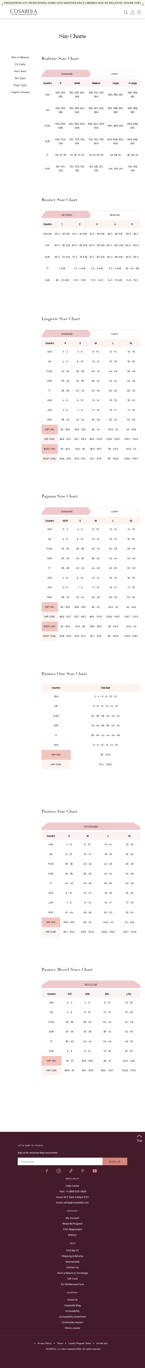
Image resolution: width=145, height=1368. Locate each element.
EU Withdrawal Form (72, 1284)
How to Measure (20, 57)
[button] (139, 1137)
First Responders (72, 1229)
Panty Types (20, 85)
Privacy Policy (45, 1343)
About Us (72, 1299)
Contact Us (72, 1267)
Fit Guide (20, 64)
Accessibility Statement (72, 1316)
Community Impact (72, 1322)
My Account (72, 1217)
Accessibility (72, 1310)
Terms (60, 1343)
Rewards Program (72, 1223)
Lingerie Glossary (20, 92)
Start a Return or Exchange (72, 1272)
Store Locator (72, 1327)
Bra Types (20, 78)
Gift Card (72, 1278)
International (73, 1261)
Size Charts (20, 71)
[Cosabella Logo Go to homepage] (23, 12)
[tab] (66, 73)
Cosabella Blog (72, 1305)
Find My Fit (72, 1250)
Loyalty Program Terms (79, 1343)
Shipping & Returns (72, 1255)
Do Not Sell (101, 1343)
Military (72, 1234)
